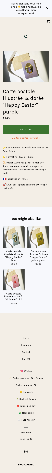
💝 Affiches (26, 371)
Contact (26, 352)
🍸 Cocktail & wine (26, 399)
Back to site (26, 439)
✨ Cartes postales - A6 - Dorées (26, 378)
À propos (26, 432)
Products (26, 345)
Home (26, 338)
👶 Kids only (26, 392)
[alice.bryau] (26, 36)
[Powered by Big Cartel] (26, 464)
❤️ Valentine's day (26, 406)
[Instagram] (26, 451)
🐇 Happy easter (26, 419)
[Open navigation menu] (4, 22)
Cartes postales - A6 (26, 385)
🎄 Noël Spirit (26, 412)
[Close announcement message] (47, 8)
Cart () (26, 359)
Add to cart (26, 129)
